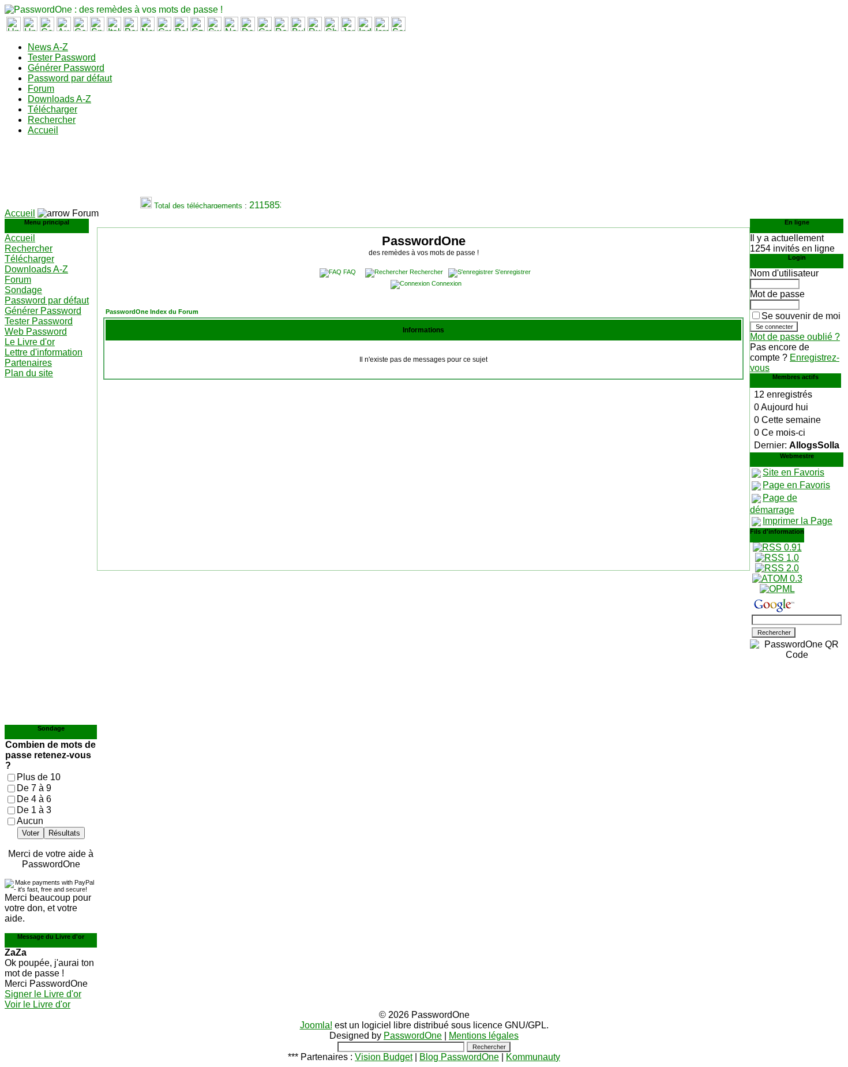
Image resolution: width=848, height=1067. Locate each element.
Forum (41, 88)
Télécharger (52, 109)
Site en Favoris (793, 472)
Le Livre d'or (30, 342)
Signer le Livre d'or (43, 994)
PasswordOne (413, 1035)
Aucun (30, 821)
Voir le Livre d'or (37, 1004)
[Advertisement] (215, 171)
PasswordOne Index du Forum (152, 311)
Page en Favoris (796, 485)
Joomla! (316, 1025)
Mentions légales (484, 1035)
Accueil (43, 130)
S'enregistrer (513, 271)
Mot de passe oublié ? (795, 337)
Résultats (64, 833)
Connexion (446, 283)
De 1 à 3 (34, 810)
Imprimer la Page (797, 521)
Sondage (23, 290)
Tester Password (62, 57)
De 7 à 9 (34, 788)
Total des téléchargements (193, 205)
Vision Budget (383, 1057)
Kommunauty (533, 1057)
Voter (30, 833)
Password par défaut (70, 78)
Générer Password (66, 68)
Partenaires (28, 363)
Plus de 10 (39, 777)
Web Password (36, 331)
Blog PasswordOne (459, 1057)
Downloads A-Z (59, 99)
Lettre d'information (43, 352)
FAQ (349, 271)
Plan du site (29, 373)
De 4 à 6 (34, 799)
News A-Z (48, 47)
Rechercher (52, 120)
